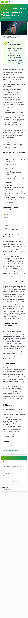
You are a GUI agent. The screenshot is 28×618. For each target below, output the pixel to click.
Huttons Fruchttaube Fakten (9, 461)
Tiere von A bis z (8, 8)
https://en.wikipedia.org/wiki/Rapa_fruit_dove (14, 445)
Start (3, 8)
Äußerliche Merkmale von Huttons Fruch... (12, 466)
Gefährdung (5, 475)
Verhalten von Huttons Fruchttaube (10, 471)
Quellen (4, 478)
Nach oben (14, 481)
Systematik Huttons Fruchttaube (10, 464)
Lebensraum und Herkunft (9, 468)
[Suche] (6, 2)
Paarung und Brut (7, 473)
